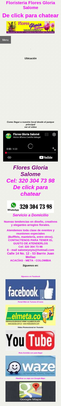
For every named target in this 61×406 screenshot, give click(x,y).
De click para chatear (30, 15)
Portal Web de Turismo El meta (30, 302)
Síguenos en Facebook (30, 276)
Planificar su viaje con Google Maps (30, 378)
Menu (5, 40)
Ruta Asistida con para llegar (30, 353)
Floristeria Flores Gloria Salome (30, 5)
